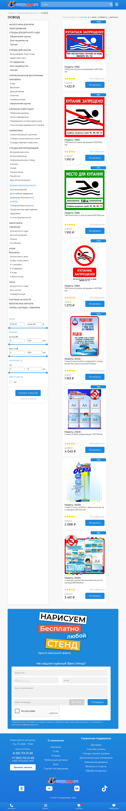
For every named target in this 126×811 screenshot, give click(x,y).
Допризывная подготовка (22, 54)
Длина (12, 337)
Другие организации (20, 180)
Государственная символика (23, 142)
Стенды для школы (20, 50)
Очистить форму (28, 399)
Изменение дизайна (96, 762)
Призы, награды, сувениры (24, 307)
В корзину (95, 84)
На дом (13, 239)
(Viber (14, 761)
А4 (10, 365)
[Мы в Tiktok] (104, 788)
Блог (56, 764)
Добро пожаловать (19, 260)
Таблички (14, 227)
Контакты (56, 747)
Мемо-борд (15, 223)
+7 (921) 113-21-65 (23, 758)
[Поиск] (111, 4)
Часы (12, 282)
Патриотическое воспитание (26, 75)
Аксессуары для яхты (21, 24)
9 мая (12, 83)
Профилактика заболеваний (23, 209)
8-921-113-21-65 (23, 753)
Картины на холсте (20, 299)
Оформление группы (20, 36)
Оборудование (17, 28)
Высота (13, 348)
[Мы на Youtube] (49, 788)
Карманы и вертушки (21, 109)
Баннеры (14, 252)
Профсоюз (15, 176)
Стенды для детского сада (24, 32)
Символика (16, 130)
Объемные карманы (19, 113)
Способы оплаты (96, 749)
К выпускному (17, 276)
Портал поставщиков (56, 768)
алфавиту (102, 17)
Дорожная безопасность (22, 197)
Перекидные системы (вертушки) (26, 121)
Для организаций (18, 189)
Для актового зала (19, 256)
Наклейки (15, 79)
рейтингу (113, 17)
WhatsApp (23, 761)
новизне (83, 17)
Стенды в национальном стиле (25, 138)
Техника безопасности (22, 185)
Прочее (14, 44)
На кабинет (15, 243)
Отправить (97, 702)
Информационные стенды (22, 160)
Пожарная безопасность (22, 205)
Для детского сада (19, 231)
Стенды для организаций (23, 148)
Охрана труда (16, 172)
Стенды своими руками (96, 753)
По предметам (17, 62)
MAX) (31, 761)
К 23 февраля (16, 268)
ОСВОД (13, 201)
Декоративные (17, 91)
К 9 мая (13, 272)
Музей (13, 168)
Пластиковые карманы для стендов (27, 125)
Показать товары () (28, 393)
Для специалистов (19, 40)
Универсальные (17, 99)
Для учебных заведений (21, 193)
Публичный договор (56, 760)
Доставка (96, 745)
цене (93, 17)
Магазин (14, 164)
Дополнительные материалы (96, 757)
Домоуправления (18, 156)
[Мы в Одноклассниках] (21, 788)
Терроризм (15, 213)
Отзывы (55, 755)
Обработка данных (96, 770)
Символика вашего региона (23, 134)
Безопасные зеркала (21, 303)
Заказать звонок (23, 767)
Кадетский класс (18, 58)
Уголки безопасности (20, 217)
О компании (56, 740)
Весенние (14, 87)
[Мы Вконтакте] (77, 788)
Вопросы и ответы (96, 766)
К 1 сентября (16, 264)
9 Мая (12, 248)
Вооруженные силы (19, 152)
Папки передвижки (19, 117)
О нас (56, 751)
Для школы (15, 290)
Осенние (14, 95)
